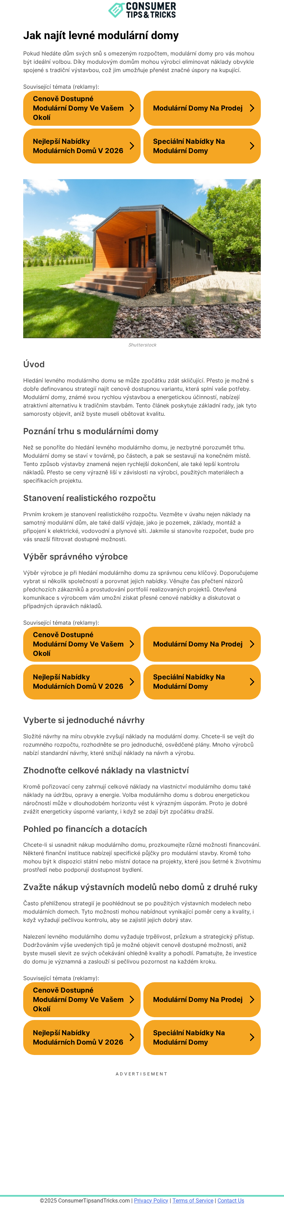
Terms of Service (192, 1200)
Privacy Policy (151, 1200)
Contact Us (231, 1200)
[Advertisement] (142, 1126)
